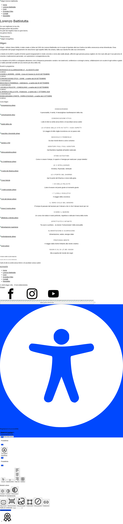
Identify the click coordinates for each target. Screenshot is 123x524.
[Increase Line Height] (2, 458)
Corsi (4, 9)
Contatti (5, 13)
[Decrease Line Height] (2, 465)
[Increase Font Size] (2, 437)
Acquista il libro (8, 11)
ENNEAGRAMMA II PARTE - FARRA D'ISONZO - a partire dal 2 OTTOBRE (26, 96)
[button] (94, 302)
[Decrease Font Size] (2, 444)
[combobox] (47, 302)
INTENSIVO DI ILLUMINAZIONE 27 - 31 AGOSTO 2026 (19, 70)
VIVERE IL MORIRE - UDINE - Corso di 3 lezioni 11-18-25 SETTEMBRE (25, 74)
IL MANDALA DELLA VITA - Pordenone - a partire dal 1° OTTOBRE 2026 (25, 92)
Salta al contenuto (6, 508)
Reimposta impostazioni (5, 510)
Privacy (2, 287)
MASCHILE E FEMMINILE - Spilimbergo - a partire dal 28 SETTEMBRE (24, 83)
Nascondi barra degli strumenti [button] (7, 436)
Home (5, 5)
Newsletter (6, 16)
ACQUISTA (4, 267)
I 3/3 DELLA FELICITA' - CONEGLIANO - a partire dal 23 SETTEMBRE (24, 87)
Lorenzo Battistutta (9, 7)
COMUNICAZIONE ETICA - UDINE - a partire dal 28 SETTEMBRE (23, 78)
